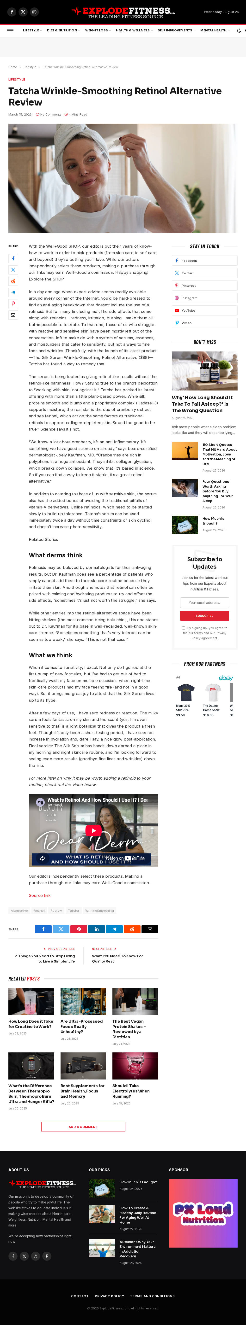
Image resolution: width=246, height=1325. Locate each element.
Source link (40, 895)
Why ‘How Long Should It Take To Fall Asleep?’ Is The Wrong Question (202, 404)
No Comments (51, 114)
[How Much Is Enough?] (185, 525)
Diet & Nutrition (62, 30)
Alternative (19, 910)
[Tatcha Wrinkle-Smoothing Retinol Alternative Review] (123, 178)
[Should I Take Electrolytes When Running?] (135, 1066)
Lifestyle (31, 30)
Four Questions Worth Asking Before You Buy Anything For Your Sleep (218, 491)
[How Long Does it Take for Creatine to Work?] (31, 1001)
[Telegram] (13, 292)
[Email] (13, 315)
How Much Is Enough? (213, 520)
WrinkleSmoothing (99, 910)
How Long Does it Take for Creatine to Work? (30, 1024)
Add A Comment (83, 1127)
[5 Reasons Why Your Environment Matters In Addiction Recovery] (102, 1248)
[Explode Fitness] (123, 12)
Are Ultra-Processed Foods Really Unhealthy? (82, 1026)
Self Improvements (175, 30)
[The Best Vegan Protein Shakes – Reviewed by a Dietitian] (135, 1001)
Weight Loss (96, 30)
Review (56, 910)
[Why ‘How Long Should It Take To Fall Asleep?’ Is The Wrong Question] (205, 371)
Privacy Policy (109, 1296)
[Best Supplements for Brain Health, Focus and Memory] (83, 1066)
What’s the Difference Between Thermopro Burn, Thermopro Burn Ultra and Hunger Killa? (31, 1093)
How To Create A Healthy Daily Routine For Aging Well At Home (138, 1215)
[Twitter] (13, 269)
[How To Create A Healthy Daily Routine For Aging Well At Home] (102, 1214)
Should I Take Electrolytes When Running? (130, 1091)
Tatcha (73, 910)
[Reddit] (13, 281)
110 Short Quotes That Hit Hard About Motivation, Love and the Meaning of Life (220, 454)
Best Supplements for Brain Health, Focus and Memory (83, 1091)
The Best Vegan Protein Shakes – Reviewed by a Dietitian (129, 1029)
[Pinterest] (13, 303)
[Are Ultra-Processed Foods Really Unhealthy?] (83, 1001)
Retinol (39, 910)
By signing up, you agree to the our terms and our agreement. (205, 633)
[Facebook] (13, 258)
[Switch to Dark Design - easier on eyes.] (239, 31)
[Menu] (10, 30)
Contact (80, 1296)
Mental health (213, 30)
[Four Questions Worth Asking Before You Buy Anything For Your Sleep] (185, 488)
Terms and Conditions (152, 1296)
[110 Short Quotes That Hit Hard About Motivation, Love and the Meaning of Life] (185, 451)
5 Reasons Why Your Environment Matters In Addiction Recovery (137, 1249)
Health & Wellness (133, 30)
